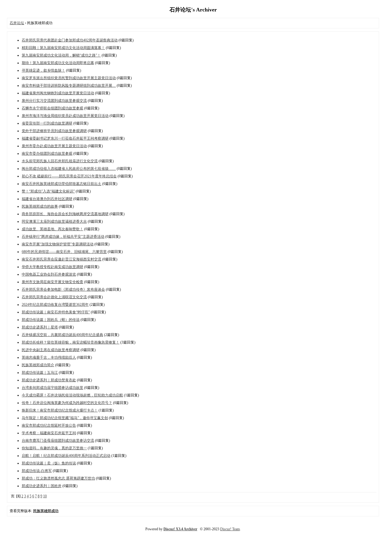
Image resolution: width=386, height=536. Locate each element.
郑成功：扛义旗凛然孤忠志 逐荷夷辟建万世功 (58, 478)
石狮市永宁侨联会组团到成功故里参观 (52, 108)
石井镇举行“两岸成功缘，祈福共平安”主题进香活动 (63, 236)
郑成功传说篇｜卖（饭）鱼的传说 (49, 463)
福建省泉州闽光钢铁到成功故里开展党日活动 (58, 93)
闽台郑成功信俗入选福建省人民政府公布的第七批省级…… (69, 168)
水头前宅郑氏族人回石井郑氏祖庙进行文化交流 (60, 161)
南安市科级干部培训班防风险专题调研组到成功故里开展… (69, 85)
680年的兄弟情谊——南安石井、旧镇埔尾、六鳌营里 (64, 252)
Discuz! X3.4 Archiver (180, 529)
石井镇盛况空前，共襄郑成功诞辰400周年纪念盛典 (62, 335)
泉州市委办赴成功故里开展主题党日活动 (54, 146)
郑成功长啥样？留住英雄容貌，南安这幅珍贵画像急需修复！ (70, 342)
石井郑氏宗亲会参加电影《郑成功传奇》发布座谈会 (63, 289)
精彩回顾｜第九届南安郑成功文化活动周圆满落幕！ (63, 48)
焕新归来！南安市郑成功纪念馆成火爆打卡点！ (60, 410)
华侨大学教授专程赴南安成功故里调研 (52, 267)
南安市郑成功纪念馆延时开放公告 (49, 425)
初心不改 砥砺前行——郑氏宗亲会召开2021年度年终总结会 (69, 176)
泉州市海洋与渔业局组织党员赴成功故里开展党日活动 (65, 116)
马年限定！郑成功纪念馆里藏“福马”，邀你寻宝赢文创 (65, 418)
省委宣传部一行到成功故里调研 (47, 123)
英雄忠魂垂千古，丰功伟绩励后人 (49, 357)
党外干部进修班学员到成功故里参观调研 (54, 131)
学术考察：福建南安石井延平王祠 (49, 433)
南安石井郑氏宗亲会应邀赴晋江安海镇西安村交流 (61, 259)
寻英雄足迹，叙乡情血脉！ (43, 70)
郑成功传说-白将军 (37, 471)
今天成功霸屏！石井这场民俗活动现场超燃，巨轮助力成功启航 (72, 395)
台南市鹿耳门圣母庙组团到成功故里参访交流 (58, 440)
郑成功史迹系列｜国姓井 (42, 486)
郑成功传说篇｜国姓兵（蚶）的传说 (51, 320)
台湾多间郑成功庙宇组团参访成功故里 (52, 388)
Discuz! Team (230, 529)
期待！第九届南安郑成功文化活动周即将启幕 (58, 63)
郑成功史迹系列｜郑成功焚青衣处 (49, 380)
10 (45, 496)
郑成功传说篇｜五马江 (40, 372)
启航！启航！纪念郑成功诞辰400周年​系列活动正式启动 (66, 456)
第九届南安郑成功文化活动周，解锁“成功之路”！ (61, 55)
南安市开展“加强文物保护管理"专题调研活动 (57, 244)
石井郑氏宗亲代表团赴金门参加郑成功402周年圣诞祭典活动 (70, 40)
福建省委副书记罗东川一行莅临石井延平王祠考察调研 (65, 138)
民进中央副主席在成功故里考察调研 (51, 350)
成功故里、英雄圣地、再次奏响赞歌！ (52, 229)
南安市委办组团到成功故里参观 (47, 153)
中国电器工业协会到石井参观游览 (49, 274)
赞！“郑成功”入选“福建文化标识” (48, 191)
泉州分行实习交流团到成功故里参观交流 (54, 100)
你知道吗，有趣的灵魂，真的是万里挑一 (54, 448)
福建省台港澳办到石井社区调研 (47, 199)
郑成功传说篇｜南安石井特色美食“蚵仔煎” (56, 312)
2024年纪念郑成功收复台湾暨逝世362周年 (55, 304)
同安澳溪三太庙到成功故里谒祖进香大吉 (54, 221)
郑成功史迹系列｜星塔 (40, 327)
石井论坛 (17, 23)
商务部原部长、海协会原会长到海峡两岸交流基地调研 (65, 214)
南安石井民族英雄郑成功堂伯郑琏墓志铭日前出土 (61, 184)
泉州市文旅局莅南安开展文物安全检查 (52, 282)
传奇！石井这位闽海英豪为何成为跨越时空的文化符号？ (67, 403)
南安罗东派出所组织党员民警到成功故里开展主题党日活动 (69, 78)
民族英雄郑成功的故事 (40, 206)
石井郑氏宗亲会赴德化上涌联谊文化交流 (54, 297)
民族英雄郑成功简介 (38, 365)
